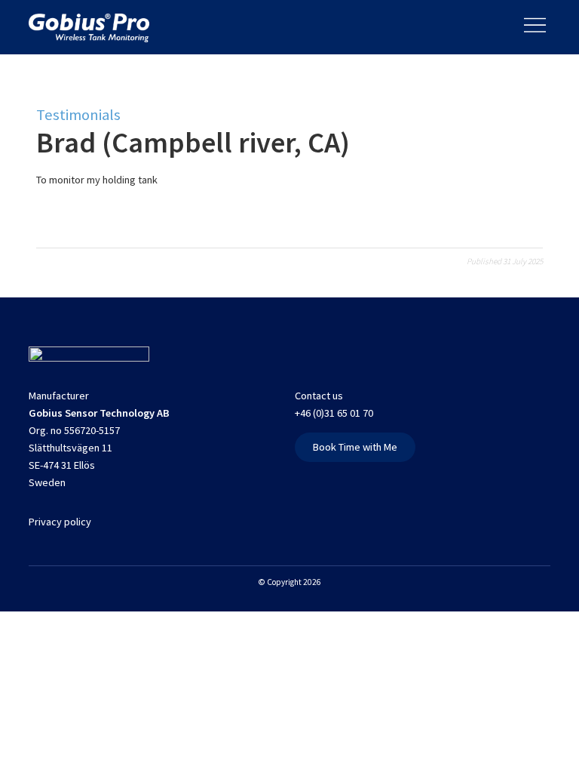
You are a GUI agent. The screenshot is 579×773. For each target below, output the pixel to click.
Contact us (319, 395)
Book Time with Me (355, 447)
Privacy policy (60, 521)
